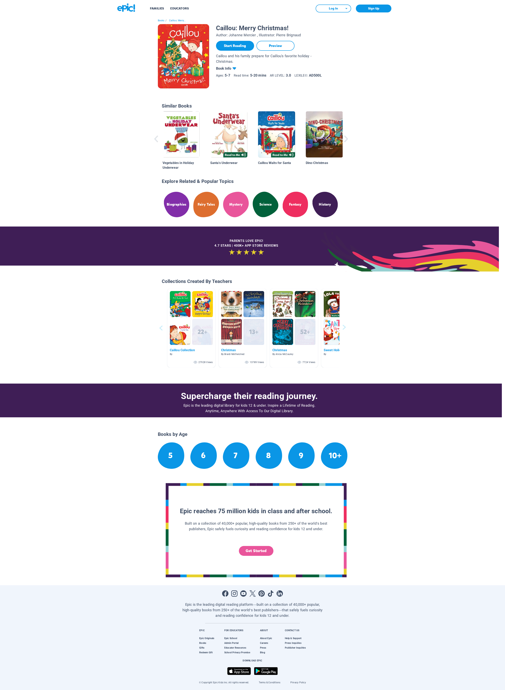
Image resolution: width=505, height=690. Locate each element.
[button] (191, 328)
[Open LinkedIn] (280, 593)
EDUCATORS (179, 8)
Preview (275, 45)
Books (161, 20)
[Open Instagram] (234, 593)
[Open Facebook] (225, 593)
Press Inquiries (293, 643)
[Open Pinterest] (261, 593)
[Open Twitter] (252, 593)
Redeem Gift (206, 652)
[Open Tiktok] (270, 593)
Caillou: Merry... (177, 20)
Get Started (256, 550)
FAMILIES (157, 8)
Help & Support (293, 638)
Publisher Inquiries (295, 647)
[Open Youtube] (243, 593)
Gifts (201, 647)
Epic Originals (206, 638)
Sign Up (373, 8)
